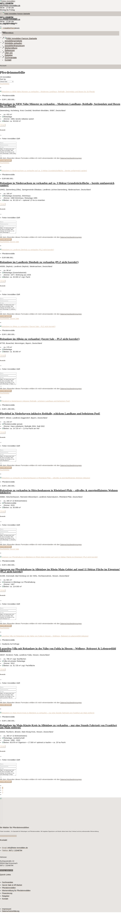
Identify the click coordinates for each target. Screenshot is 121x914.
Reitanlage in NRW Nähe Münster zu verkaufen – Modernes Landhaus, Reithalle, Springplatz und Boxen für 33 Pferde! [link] (60, 105)
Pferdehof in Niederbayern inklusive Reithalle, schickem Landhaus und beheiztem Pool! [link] (50, 413)
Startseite (26, 14)
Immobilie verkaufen (13, 43)
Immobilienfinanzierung (15, 45)
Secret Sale (14, 242)
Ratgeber (9, 55)
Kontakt (8, 60)
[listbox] (6, 81)
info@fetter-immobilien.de (10, 5)
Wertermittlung (8, 33)
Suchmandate (11, 57)
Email (3, 125)
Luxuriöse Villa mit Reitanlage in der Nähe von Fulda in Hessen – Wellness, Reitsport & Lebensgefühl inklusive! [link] (58, 649)
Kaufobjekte (4, 84)
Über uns (9, 53)
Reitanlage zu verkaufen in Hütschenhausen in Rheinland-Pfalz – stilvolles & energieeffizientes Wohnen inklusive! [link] (59, 491)
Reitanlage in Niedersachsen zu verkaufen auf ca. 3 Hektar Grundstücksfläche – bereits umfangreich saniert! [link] (57, 184)
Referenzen (10, 50)
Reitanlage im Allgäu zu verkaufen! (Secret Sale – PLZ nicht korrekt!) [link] (40, 338)
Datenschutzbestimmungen (71, 158)
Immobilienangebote (13, 41)
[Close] (0, 135)
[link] (47, 92)
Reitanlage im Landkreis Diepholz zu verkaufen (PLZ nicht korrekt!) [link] (39, 262)
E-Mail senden (6, 160)
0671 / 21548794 (6, 3)
